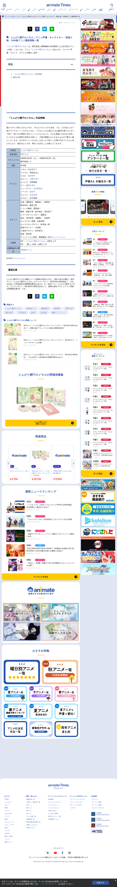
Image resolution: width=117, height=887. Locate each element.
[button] (40, 64)
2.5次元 (94, 10)
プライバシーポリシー (55, 802)
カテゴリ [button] (7, 796)
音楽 (81, 10)
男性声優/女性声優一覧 (33, 822)
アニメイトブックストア (77, 799)
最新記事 (16, 77)
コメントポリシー (53, 808)
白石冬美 (33, 195)
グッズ (49, 10)
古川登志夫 (38, 189)
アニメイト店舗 (96, 805)
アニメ (23, 10)
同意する (100, 883)
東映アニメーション (56, 237)
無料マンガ (111, 10)
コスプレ (87, 10)
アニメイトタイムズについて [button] (57, 796)
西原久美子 (30, 185)
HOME (3, 9)
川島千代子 (34, 179)
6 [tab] (104, 216)
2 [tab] (92, 216)
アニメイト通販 (96, 802)
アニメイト (95, 799)
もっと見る (98, 222)
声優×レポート (30, 828)
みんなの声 (42, 10)
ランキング (9, 10)
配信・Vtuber (100, 10)
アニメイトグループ (98, 808)
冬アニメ (29, 813)
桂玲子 (32, 192)
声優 (29, 10)
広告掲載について (53, 819)
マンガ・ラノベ (62, 10)
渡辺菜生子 (32, 169)
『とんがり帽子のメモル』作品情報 (27, 74)
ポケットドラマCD (76, 805)
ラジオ (34, 10)
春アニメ (29, 805)
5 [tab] (101, 216)
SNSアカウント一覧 (54, 816)
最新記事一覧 (30, 799)
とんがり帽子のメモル (17, 46)
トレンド (17, 10)
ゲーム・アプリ (73, 10)
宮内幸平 (31, 176)
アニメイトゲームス (76, 802)
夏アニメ (29, 808)
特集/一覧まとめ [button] (31, 796)
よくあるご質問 (53, 813)
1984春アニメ (26, 250)
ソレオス (72, 808)
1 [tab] (89, 216)
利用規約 (51, 799)
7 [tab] (107, 216)
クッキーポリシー (53, 805)
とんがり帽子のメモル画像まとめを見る (41, 423)
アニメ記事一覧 (31, 816)
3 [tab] (95, 216)
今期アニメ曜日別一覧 (33, 802)
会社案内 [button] (94, 796)
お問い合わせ (52, 810)
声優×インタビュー (32, 825)
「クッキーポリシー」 (49, 884)
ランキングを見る (41, 577)
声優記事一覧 (30, 819)
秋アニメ (29, 810)
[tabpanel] (98, 207)
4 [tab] (98, 216)
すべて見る (98, 474)
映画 (54, 10)
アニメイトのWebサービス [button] (78, 796)
